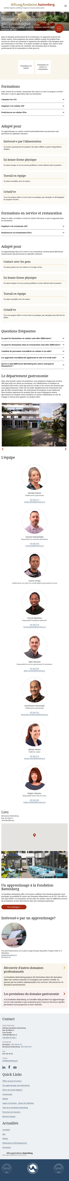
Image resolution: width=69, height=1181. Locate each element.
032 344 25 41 (34, 756)
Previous (3, 449)
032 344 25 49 (34, 625)
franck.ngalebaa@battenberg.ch (34, 627)
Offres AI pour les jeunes (11, 1081)
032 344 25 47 (34, 500)
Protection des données (11, 1112)
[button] (34, 835)
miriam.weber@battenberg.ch (34, 758)
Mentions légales (9, 1116)
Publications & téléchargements (14, 1143)
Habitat (5, 1099)
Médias (5, 1138)
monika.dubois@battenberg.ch (34, 502)
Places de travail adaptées (12, 1090)
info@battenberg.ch (10, 1061)
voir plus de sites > (9, 1037)
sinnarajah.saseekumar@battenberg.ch (34, 715)
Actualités (6, 1130)
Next (66, 449)
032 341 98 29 (7, 1054)
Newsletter (6, 1147)
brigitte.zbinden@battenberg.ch (34, 802)
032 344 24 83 (34, 544)
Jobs (4, 1134)
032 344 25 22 (17, 1044)
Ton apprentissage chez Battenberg (15, 1085)
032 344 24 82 (34, 669)
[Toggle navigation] (65, 5)
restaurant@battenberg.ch (34, 546)
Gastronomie (7, 1094)
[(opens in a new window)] (4, 1068)
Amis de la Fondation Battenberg (15, 1107)
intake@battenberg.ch (9, 955)
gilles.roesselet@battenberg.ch (34, 671)
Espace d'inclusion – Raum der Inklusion (18, 1103)
